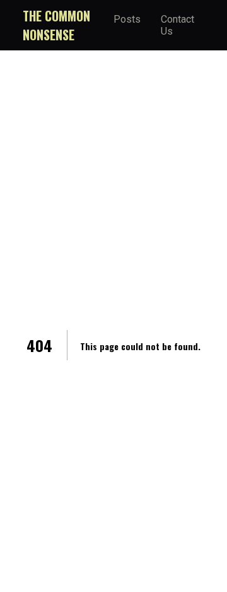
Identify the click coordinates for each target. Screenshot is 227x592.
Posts (127, 19)
